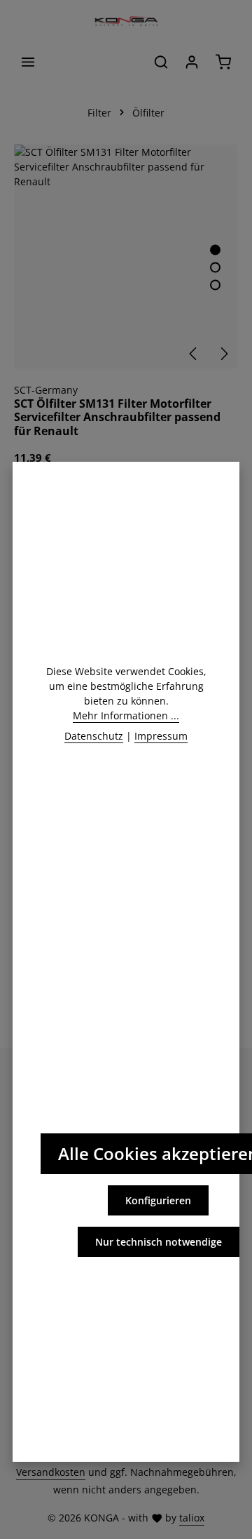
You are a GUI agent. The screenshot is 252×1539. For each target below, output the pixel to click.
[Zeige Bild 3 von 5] (215, 285)
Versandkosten (50, 1472)
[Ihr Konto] (192, 62)
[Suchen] (161, 62)
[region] (126, 256)
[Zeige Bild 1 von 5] (215, 250)
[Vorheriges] (194, 353)
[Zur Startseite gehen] (126, 21)
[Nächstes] (223, 353)
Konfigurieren (158, 1200)
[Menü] (28, 62)
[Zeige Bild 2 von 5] (215, 267)
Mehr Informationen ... (126, 715)
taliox (191, 1517)
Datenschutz (93, 735)
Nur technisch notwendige (158, 1241)
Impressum (161, 735)
